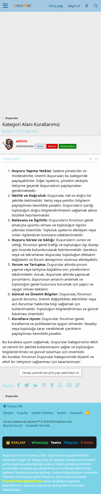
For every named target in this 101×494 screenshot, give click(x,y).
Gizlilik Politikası (42, 413)
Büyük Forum (12, 425)
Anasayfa (76, 413)
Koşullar (22, 413)
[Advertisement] (50, 64)
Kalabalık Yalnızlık (38, 425)
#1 (97, 159)
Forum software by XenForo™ (37, 421)
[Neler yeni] (86, 5)
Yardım (61, 413)
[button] (5, 6)
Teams (56, 442)
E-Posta (87, 442)
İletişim (8, 413)
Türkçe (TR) (14, 406)
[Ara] (95, 5)
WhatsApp (39, 442)
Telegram (70, 442)
